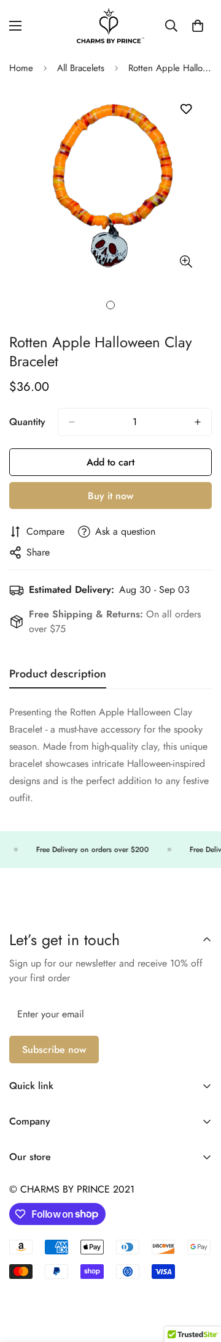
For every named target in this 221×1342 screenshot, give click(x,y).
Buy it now (110, 496)
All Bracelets (80, 68)
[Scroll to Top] (199, 1277)
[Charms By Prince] (110, 26)
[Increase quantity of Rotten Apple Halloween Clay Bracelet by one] (197, 422)
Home (21, 68)
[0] (198, 26)
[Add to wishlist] (186, 109)
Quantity (27, 422)
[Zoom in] (186, 261)
